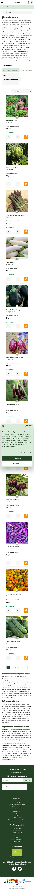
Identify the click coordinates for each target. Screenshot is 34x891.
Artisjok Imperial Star (12, 168)
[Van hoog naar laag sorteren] (30, 91)
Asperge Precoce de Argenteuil (15, 215)
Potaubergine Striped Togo (14, 594)
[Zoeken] (31, 7)
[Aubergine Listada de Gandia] (17, 343)
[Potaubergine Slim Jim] (17, 532)
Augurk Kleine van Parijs (13, 641)
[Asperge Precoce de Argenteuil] (17, 201)
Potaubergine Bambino (12, 499)
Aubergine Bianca (11, 262)
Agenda (17, 809)
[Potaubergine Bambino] (17, 485)
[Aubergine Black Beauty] (17, 296)
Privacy (23, 888)
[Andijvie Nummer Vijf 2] (17, 106)
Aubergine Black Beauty (13, 310)
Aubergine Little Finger (12, 404)
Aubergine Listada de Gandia (14, 357)
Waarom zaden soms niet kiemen (17, 820)
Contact (17, 837)
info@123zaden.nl (18, 773)
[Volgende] (26, 667)
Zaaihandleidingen (17, 807)
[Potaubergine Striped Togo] (17, 580)
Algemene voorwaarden (17, 839)
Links (17, 815)
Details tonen (25, 452)
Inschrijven (27, 780)
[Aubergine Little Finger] (17, 390)
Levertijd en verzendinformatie (17, 805)
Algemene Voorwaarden (15, 888)
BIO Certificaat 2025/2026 (17, 857)
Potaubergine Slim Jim (12, 546)
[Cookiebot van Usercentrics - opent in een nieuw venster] (25, 426)
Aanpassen (16, 463)
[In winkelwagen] (26, 137)
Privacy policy (17, 842)
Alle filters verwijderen (26, 70)
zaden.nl (16, 2)
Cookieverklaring (17, 818)
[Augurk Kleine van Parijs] (17, 627)
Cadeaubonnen (17, 811)
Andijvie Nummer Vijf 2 (12, 120)
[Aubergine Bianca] (17, 248)
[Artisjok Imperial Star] (17, 153)
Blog (17, 813)
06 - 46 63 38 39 (12, 769)
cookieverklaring (10, 446)
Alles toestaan (17, 458)
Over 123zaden (17, 802)
